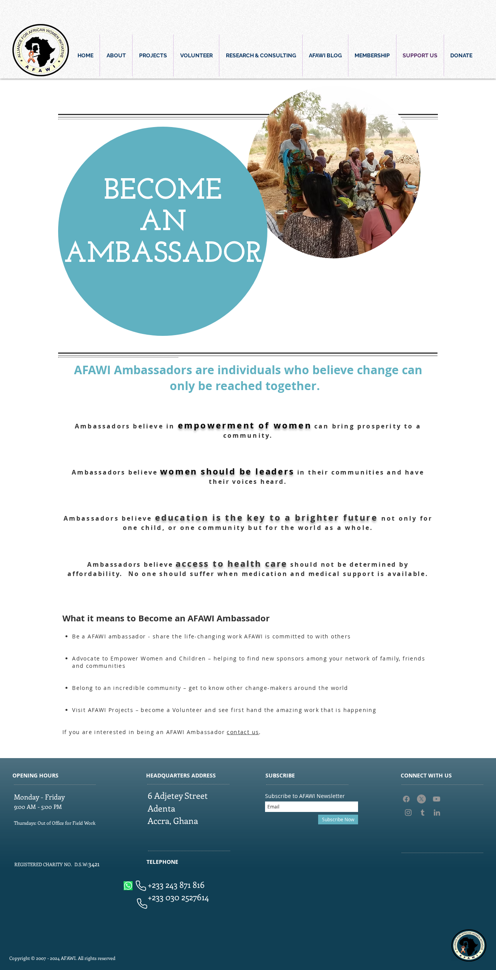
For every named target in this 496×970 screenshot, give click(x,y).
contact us (243, 732)
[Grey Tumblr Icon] (422, 812)
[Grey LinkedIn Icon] (436, 812)
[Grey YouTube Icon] (436, 799)
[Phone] (140, 886)
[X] (421, 799)
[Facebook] (406, 799)
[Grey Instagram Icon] (408, 812)
